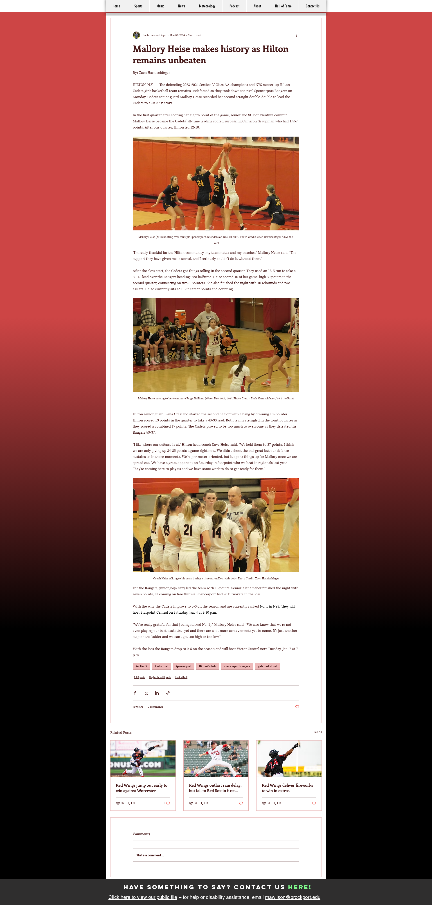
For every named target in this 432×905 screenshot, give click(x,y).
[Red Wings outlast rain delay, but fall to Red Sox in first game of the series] (216, 759)
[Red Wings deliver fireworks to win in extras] (289, 759)
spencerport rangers (237, 666)
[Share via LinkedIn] (157, 693)
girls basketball (267, 666)
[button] (257, 6)
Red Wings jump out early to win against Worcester (141, 787)
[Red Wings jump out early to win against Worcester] (143, 759)
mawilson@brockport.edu (292, 897)
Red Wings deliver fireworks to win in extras (287, 787)
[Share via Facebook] (135, 693)
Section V (141, 666)
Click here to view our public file (142, 897)
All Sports (139, 677)
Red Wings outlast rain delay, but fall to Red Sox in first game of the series (215, 787)
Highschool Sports (160, 677)
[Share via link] (168, 693)
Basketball (161, 666)
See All (318, 732)
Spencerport (183, 666)
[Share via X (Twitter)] (146, 693)
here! (300, 887)
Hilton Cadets (207, 666)
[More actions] (296, 35)
